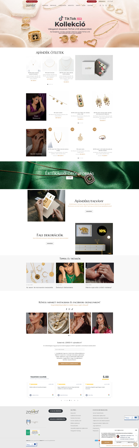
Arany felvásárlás (91, 1)
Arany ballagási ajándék (32, 76)
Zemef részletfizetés (98, 413)
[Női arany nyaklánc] (49, 63)
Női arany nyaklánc (35, 78)
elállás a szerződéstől (57, 419)
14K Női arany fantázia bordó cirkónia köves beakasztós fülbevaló (103, 113)
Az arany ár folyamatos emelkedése (39, 287)
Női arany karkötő (61, 115)
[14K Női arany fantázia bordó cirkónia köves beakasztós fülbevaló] (102, 101)
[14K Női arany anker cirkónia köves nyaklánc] (66, 63)
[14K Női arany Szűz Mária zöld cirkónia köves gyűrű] (80, 101)
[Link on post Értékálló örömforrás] (70, 273)
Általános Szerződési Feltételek (100, 418)
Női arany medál (80, 149)
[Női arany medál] (80, 137)
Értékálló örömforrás (64, 287)
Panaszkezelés (74, 425)
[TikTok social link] (112, 1)
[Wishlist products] (106, 5)
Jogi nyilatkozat (97, 425)
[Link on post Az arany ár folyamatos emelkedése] (40, 273)
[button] (136, 430)
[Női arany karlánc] (58, 101)
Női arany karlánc (58, 112)
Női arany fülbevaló (104, 117)
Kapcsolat (73, 413)
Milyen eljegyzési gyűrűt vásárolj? (99, 287)
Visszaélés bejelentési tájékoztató (79, 428)
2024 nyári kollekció (68, 79)
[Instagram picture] (36, 323)
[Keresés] (103, 5)
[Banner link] (36, 107)
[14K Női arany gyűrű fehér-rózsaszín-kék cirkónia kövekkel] (102, 137)
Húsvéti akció (62, 153)
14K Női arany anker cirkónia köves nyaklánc (66, 73)
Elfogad (107, 442)
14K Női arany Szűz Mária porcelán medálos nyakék (58, 149)
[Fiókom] (100, 5)
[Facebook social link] (108, 1)
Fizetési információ (75, 418)
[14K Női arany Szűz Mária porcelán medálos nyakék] (58, 137)
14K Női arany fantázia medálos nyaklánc (33, 73)
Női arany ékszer (34, 77)
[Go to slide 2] (49, 84)
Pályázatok (95, 431)
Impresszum (96, 428)
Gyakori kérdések (55, 411)
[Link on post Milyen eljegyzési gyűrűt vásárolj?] (100, 273)
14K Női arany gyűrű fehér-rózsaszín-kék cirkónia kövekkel (102, 149)
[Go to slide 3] (50, 84)
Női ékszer (51, 114)
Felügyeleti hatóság (76, 431)
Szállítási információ (76, 415)
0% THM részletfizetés (32, 1)
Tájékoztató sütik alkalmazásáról (113, 445)
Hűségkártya (102, 1)
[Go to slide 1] (47, 84)
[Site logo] (31, 5)
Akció (57, 153)
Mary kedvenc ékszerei (60, 114)
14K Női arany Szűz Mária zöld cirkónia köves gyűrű (80, 113)
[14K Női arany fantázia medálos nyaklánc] (33, 63)
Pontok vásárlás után (76, 420)
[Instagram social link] (110, 1)
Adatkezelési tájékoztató (99, 415)
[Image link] (94, 67)
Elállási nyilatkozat (75, 423)
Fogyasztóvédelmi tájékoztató (100, 423)
